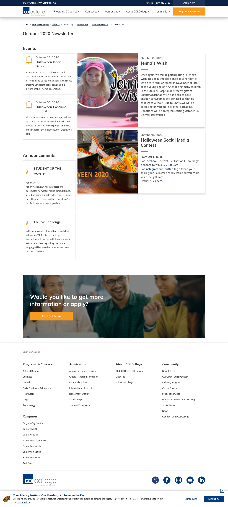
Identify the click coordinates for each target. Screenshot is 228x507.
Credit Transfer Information (83, 377)
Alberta (55, 24)
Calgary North (30, 429)
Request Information (189, 11)
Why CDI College (124, 382)
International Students (81, 388)
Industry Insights (171, 382)
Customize (191, 499)
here (159, 181)
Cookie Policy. (23, 502)
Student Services (171, 394)
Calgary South (30, 435)
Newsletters (82, 24)
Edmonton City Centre (34, 440)
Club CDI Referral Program (129, 371)
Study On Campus (40, 24)
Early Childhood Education (37, 388)
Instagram (152, 169)
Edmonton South (32, 452)
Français (149, 2)
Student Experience (79, 405)
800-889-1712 (163, 2)
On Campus (45, 2)
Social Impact (169, 405)
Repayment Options (79, 394)
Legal (25, 399)
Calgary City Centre (33, 423)
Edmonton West (31, 457)
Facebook (151, 161)
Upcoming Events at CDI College (179, 399)
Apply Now (189, 2)
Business (27, 377)
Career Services (170, 388)
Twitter (168, 169)
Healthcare (28, 394)
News (165, 411)
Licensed (120, 377)
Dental (26, 382)
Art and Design (31, 371)
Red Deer (27, 463)
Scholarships (76, 399)
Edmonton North (100, 24)
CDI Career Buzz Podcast (175, 377)
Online (32, 2)
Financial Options (78, 382)
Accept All (214, 499)
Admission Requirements (82, 371)
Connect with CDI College (175, 417)
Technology (29, 405)
